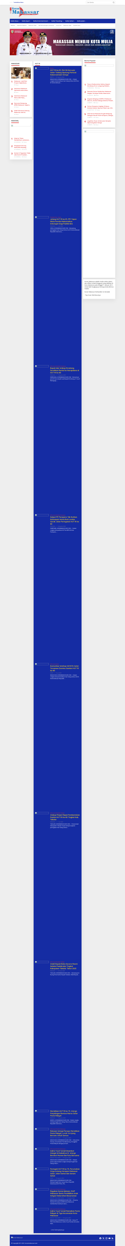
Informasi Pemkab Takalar (57, 813)
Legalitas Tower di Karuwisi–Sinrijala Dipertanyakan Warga (99, 121)
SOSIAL (62, 1198)
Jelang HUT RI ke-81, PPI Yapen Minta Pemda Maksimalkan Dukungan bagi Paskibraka (63, 221)
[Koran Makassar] (24, 12)
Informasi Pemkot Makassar (58, 1129)
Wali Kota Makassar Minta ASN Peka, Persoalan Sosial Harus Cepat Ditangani (21, 96)
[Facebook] (100, 1238)
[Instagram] (106, 1238)
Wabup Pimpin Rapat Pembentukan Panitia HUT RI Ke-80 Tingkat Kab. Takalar (65, 817)
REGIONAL (52, 226)
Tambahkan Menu (18, 2)
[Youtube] (109, 1238)
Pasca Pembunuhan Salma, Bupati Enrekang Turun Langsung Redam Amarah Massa (98, 85)
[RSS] (112, 1238)
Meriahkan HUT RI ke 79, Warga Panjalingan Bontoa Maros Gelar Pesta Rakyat (64, 1113)
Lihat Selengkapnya (57, 1230)
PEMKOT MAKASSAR (55, 1138)
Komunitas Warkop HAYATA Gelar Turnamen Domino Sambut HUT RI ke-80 (64, 668)
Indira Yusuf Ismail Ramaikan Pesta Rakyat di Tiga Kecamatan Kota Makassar (65, 1213)
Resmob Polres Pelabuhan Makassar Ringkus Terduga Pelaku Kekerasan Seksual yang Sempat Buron (99, 92)
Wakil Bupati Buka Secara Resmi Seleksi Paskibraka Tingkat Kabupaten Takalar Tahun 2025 (64, 966)
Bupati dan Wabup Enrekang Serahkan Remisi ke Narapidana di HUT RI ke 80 (64, 370)
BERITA (52, 77)
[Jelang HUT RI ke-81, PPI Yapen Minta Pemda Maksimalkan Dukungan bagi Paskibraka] (62, 232)
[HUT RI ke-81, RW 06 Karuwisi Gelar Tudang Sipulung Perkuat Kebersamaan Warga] (61, 83)
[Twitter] (103, 1238)
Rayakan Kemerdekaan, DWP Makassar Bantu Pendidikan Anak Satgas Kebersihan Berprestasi (64, 1193)
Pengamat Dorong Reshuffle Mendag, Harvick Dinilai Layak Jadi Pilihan (21, 146)
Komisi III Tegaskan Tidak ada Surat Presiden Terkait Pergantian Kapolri (22, 154)
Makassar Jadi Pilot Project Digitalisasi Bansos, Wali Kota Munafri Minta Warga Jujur (21, 82)
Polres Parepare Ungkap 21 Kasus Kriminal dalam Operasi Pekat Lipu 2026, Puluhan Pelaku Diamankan (100, 107)
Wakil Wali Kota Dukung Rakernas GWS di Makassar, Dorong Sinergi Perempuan (21, 111)
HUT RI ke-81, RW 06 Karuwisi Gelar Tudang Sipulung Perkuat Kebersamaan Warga (63, 72)
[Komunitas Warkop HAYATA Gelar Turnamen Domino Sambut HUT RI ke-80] (64, 678)
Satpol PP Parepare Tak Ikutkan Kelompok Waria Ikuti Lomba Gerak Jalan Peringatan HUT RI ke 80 (64, 520)
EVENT (52, 673)
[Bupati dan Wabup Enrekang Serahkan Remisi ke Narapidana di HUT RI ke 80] (57, 380)
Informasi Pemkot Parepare (57, 515)
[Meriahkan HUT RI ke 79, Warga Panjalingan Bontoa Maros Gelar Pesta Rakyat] (62, 1123)
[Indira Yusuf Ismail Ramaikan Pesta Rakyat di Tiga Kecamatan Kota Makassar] (53, 1223)
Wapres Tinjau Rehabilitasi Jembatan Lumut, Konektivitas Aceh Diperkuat (22, 139)
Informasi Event (54, 664)
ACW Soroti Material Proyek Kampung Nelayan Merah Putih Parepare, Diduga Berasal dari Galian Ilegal (100, 114)
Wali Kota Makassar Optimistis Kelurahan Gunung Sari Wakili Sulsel (22, 89)
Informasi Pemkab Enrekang (58, 366)
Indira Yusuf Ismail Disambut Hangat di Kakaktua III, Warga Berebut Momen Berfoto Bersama (64, 1153)
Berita (52, 68)
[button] (113, 2)
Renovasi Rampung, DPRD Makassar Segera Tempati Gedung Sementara (21, 104)
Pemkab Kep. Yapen (55, 217)
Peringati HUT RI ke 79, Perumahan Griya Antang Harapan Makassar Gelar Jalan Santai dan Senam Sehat (65, 1172)
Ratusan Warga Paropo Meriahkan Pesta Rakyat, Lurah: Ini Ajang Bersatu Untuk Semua (64, 1133)
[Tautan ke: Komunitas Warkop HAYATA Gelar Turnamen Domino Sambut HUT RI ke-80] (42, 736)
